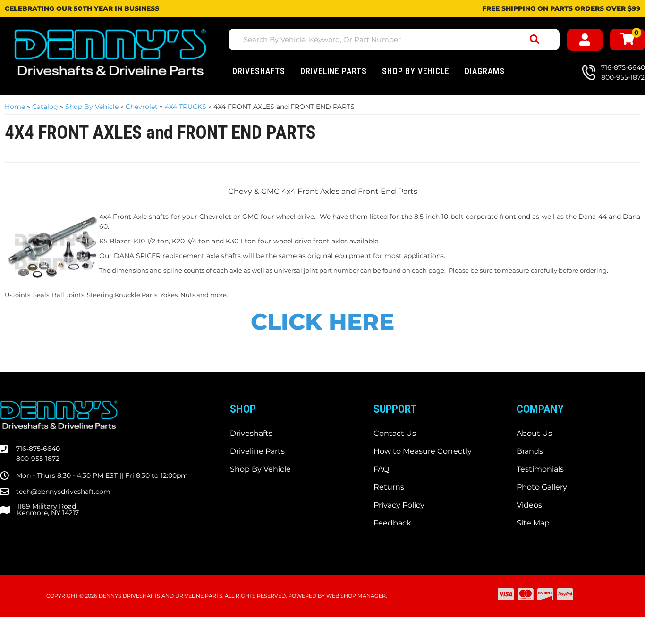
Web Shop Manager (356, 595)
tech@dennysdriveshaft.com (63, 491)
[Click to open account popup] (584, 40)
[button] (394, 39)
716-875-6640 (38, 448)
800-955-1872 (37, 458)
